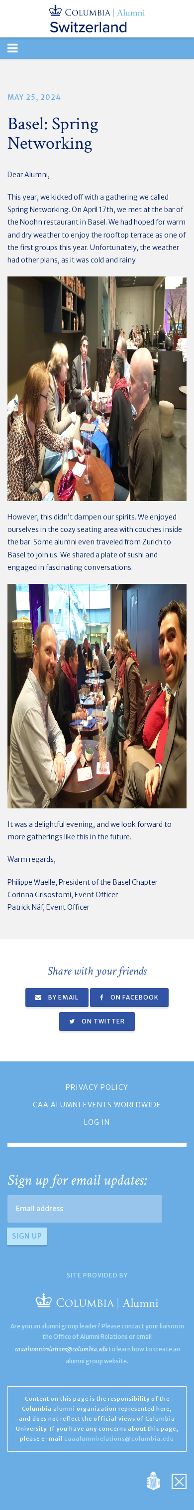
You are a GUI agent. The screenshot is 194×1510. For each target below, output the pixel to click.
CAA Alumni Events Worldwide (97, 1104)
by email (63, 997)
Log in (97, 1122)
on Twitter (102, 1021)
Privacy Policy (97, 1087)
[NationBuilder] (158, 1480)
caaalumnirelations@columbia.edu (60, 1349)
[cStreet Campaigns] (179, 1480)
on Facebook (134, 997)
